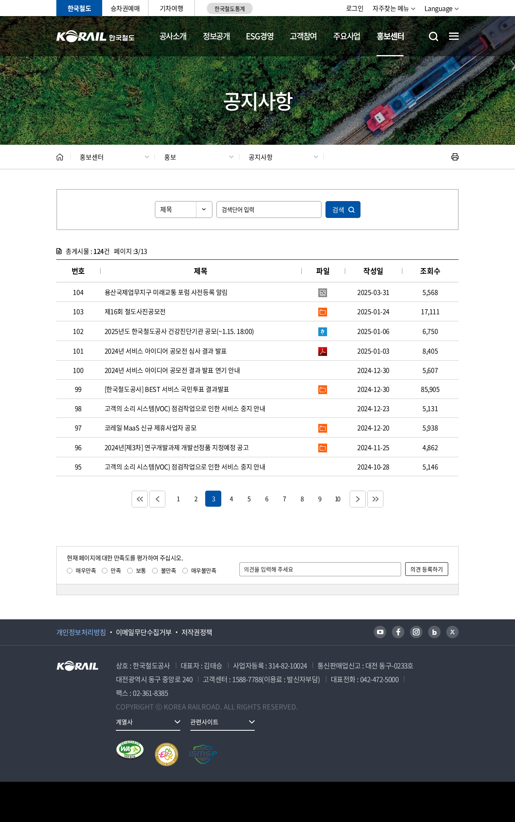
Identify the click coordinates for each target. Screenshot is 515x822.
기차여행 (171, 8)
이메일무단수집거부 (144, 632)
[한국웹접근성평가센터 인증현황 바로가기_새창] (130, 754)
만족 (116, 570)
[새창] (380, 632)
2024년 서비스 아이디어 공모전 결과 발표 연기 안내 (172, 370)
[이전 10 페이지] (157, 499)
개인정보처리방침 (81, 632)
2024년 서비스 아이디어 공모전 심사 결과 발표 (166, 351)
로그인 (355, 8)
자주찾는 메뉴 (391, 8)
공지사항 (261, 157)
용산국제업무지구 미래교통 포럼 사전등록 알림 (166, 292)
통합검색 (433, 36)
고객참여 (303, 36)
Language (438, 8)
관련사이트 (204, 721)
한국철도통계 (229, 8)
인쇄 (455, 157)
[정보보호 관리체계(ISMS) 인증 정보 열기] (203, 754)
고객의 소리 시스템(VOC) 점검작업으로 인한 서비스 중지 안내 (185, 408)
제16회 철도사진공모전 (135, 311)
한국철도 (79, 8)
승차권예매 (125, 8)
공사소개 (172, 36)
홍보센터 (390, 36)
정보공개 (216, 36)
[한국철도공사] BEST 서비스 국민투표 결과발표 (167, 389)
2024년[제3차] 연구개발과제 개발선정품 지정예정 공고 (177, 447)
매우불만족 (203, 570)
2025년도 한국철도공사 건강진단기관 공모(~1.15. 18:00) (179, 331)
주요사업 (346, 36)
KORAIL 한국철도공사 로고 (95, 36)
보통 (141, 570)
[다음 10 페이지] (358, 499)
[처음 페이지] (140, 499)
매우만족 (86, 570)
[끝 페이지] (375, 499)
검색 (338, 209)
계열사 (124, 721)
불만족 (168, 570)
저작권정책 (196, 632)
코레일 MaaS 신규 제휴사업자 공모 (151, 427)
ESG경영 (259, 36)
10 (337, 498)
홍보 (170, 157)
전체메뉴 (454, 36)
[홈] (59, 157)
